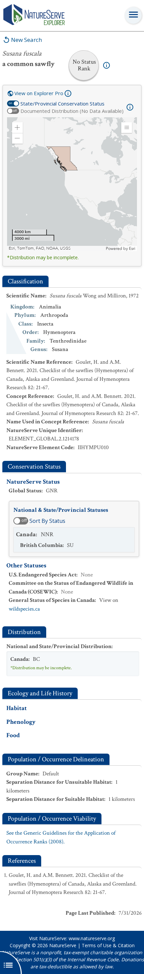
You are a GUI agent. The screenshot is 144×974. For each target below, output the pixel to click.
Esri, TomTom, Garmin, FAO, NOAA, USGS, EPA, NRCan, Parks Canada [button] (56, 248)
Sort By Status (47, 521)
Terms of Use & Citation (108, 945)
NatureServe (62, 945)
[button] (17, 127)
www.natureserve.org (92, 938)
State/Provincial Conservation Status (62, 103)
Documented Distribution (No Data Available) (72, 111)
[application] (72, 184)
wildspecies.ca (24, 609)
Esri (132, 248)
